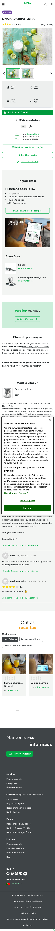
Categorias (11, 783)
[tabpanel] (27, 683)
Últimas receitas (14, 787)
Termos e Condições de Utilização (27, 901)
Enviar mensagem (35, 895)
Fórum (9, 819)
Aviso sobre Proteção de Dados (27, 907)
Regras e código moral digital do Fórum (23, 919)
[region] (27, 465)
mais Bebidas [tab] (10, 639)
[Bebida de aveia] (41, 664)
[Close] (50, 420)
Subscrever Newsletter (20, 754)
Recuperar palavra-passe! (18, 808)
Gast (12, 555)
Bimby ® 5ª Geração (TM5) (18, 832)
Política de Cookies (28, 913)
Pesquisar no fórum (15, 848)
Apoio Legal (27, 925)
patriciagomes (42, 687)
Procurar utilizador (15, 852)
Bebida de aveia (39, 682)
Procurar (10, 839)
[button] (3, 4)
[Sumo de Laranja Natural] (14, 664)
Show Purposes (27, 501)
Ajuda (45, 919)
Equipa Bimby (33, 134)
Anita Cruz (13, 690)
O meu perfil (24, 794)
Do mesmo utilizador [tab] (31, 639)
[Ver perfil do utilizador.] (18, 136)
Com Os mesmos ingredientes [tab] (18, 645)
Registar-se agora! (15, 803)
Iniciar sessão (12, 799)
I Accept (27, 508)
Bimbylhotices (13, 812)
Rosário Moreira (18, 581)
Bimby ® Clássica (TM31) (18, 828)
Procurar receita (14, 779)
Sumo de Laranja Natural (13, 684)
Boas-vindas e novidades (18, 824)
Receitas (10, 774)
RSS (8, 857)
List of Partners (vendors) (16, 493)
